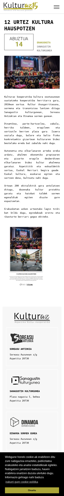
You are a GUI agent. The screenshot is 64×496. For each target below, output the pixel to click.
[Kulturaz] (21, 7)
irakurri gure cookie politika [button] (21, 481)
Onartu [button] (32, 490)
